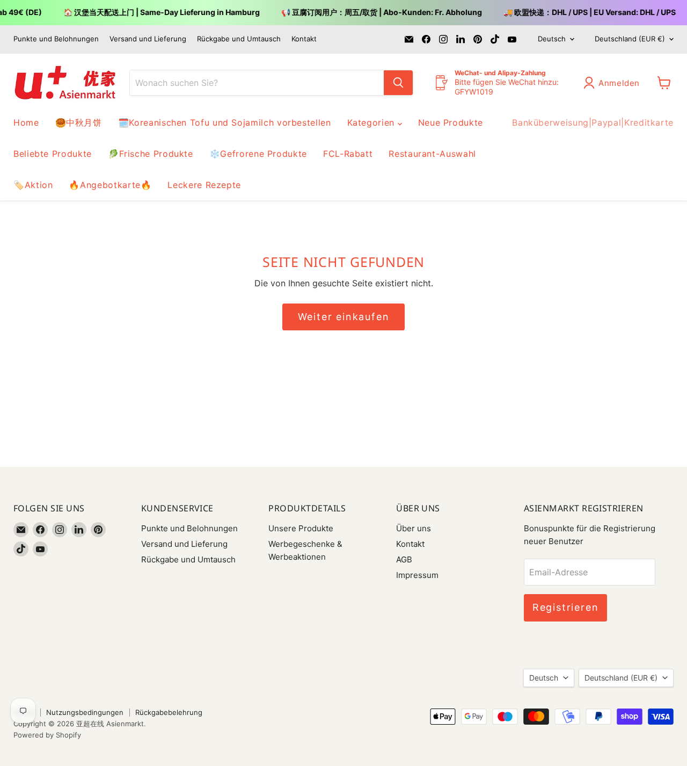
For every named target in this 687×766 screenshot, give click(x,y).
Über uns (413, 528)
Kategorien (372, 122)
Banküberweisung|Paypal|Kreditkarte (593, 122)
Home (26, 122)
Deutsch (552, 38)
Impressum (417, 575)
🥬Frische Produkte (150, 153)
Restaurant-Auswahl (432, 153)
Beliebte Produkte (52, 153)
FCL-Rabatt (347, 153)
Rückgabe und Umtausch (239, 39)
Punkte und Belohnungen (56, 39)
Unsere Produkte (300, 528)
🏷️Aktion (33, 184)
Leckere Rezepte (204, 184)
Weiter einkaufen (344, 316)
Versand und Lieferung (147, 39)
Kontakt (304, 39)
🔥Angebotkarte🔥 (110, 184)
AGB (404, 559)
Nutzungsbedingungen (84, 712)
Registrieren (565, 607)
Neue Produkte (450, 122)
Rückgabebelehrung (168, 712)
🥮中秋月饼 (78, 122)
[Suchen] (398, 82)
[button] (613, 82)
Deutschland (630, 38)
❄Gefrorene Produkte (258, 153)
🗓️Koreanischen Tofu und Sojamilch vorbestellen (224, 122)
